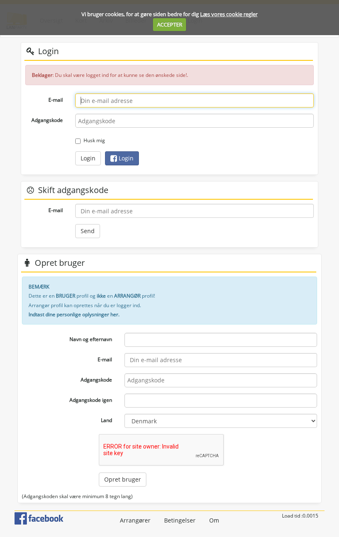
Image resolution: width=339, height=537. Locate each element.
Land (106, 420)
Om (214, 520)
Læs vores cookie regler (229, 14)
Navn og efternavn (90, 339)
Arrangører (135, 520)
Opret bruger (122, 479)
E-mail (55, 99)
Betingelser (180, 520)
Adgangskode (47, 120)
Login (88, 158)
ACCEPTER (169, 24)
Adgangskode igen (90, 399)
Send (88, 231)
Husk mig (94, 140)
